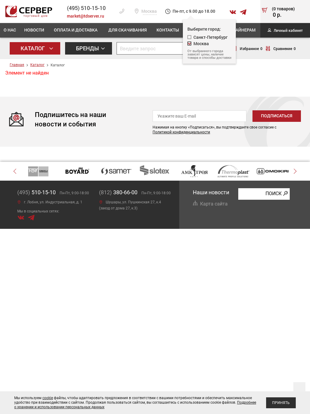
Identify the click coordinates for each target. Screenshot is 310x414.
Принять (281, 403)
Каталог (33, 48)
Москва (148, 11)
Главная (17, 65)
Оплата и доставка (75, 30)
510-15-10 (86, 8)
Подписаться (276, 115)
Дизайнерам (241, 30)
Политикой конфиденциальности (181, 132)
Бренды (88, 48)
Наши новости (211, 192)
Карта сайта (214, 204)
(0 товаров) (283, 12)
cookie (47, 398)
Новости (34, 30)
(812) (118, 192)
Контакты (168, 30)
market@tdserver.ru (85, 16)
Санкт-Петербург (210, 37)
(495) (36, 192)
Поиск (273, 193)
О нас (10, 30)
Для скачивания (127, 30)
